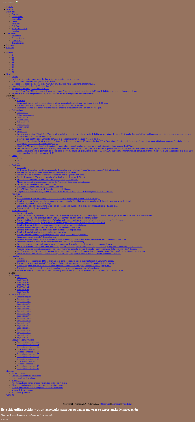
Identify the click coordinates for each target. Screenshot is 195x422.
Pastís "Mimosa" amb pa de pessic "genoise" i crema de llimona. (44, 189)
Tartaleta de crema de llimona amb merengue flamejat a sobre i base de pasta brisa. (51, 225)
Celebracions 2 (23, 120)
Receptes (10, 45)
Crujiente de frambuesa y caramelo (26, 376)
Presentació (16, 36)
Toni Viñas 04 (23, 287)
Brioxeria (16, 14)
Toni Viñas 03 (23, 285)
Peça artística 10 (24, 321)
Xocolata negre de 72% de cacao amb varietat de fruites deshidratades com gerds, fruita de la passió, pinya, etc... (64, 265)
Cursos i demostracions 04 (28, 352)
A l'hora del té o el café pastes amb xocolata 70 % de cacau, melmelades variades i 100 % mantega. (58, 199)
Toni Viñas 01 (23, 280)
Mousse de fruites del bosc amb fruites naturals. (37, 184)
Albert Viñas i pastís (25, 115)
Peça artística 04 (24, 306)
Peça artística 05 (24, 309)
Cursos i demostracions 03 (28, 349)
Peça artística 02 (24, 301)
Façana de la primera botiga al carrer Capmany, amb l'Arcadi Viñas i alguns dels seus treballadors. (52, 93)
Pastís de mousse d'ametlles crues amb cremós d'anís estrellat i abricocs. (47, 172)
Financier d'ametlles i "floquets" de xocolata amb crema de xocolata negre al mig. (51, 242)
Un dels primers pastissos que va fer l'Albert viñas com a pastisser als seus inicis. (45, 79)
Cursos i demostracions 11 (28, 368)
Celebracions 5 (23, 127)
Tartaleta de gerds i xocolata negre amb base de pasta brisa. (41, 232)
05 (13, 65)
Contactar (116, 404)
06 (13, 67)
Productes (10, 12)
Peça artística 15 (24, 332)
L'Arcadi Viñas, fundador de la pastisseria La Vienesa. (34, 81)
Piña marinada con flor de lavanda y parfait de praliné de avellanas (39, 383)
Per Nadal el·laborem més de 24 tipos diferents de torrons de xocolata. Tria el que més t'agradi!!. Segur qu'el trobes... (65, 261)
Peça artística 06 (24, 311)
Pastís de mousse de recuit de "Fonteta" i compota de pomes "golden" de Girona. (51, 175)
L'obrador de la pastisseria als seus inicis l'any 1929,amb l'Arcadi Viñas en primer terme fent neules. (53, 84)
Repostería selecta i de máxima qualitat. (33, 208)
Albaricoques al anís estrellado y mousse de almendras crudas (37, 385)
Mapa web (105, 404)
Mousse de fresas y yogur (22, 390)
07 (13, 69)
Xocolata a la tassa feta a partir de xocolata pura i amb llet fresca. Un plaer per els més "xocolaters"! (58, 268)
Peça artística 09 (24, 318)
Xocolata (15, 31)
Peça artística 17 (24, 337)
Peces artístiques (18, 38)
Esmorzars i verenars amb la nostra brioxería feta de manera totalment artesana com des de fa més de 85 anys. (62, 103)
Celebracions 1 (23, 117)
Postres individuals (25, 213)
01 (13, 55)
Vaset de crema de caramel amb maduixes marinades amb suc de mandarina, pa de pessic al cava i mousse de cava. (65, 244)
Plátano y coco (18, 380)
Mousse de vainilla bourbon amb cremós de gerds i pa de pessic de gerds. (47, 179)
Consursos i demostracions (18, 41)
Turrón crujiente (18, 373)
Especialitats (17, 19)
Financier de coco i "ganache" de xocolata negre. (37, 237)
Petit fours (16, 26)
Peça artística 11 (23, 323)
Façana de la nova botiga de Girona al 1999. (30, 88)
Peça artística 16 (24, 335)
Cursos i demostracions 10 (28, 366)
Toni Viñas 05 (23, 289)
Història (9, 9)
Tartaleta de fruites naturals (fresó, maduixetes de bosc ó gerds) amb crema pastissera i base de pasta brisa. (61, 222)
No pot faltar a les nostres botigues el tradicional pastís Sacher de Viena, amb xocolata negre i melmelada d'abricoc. (65, 191)
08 (13, 72)
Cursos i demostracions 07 (28, 359)
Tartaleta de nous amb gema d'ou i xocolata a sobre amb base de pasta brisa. (48, 227)
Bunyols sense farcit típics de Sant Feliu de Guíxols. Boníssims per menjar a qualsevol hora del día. (58, 139)
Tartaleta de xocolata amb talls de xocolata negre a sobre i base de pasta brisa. (49, 230)
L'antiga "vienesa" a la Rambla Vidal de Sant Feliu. (33, 86)
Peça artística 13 (24, 328)
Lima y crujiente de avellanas (24, 378)
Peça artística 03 (24, 304)
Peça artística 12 (24, 325)
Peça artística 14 (24, 330)
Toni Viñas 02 (23, 282)
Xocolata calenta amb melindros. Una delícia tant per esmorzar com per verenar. (50, 105)
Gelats (14, 21)
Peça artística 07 (24, 313)
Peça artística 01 (24, 299)
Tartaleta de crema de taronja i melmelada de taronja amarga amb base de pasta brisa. (52, 234)
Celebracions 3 (23, 122)
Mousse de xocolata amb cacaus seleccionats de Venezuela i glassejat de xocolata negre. (53, 182)
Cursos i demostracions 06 (28, 356)
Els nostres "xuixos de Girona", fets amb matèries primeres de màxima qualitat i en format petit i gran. (59, 108)
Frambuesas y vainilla (21, 392)
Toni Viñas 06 (23, 292)
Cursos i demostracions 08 (28, 361)
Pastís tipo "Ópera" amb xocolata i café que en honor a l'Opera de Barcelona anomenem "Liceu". (57, 218)
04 (13, 62)
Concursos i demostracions (28, 342)
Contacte (10, 48)
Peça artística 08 (24, 316)
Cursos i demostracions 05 (28, 354)
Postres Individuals (19, 28)
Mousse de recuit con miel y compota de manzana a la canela (37, 388)
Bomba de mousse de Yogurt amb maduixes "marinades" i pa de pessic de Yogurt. (51, 177)
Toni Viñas (11, 33)
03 (13, 60)
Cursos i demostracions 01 (28, 344)
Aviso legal (126, 404)
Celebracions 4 (23, 124)
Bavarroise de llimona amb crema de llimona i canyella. (40, 187)
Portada (9, 7)
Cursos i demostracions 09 (28, 364)
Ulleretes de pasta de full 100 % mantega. (34, 203)
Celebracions (17, 16)
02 (13, 57)
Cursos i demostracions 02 (28, 347)
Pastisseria (16, 24)
